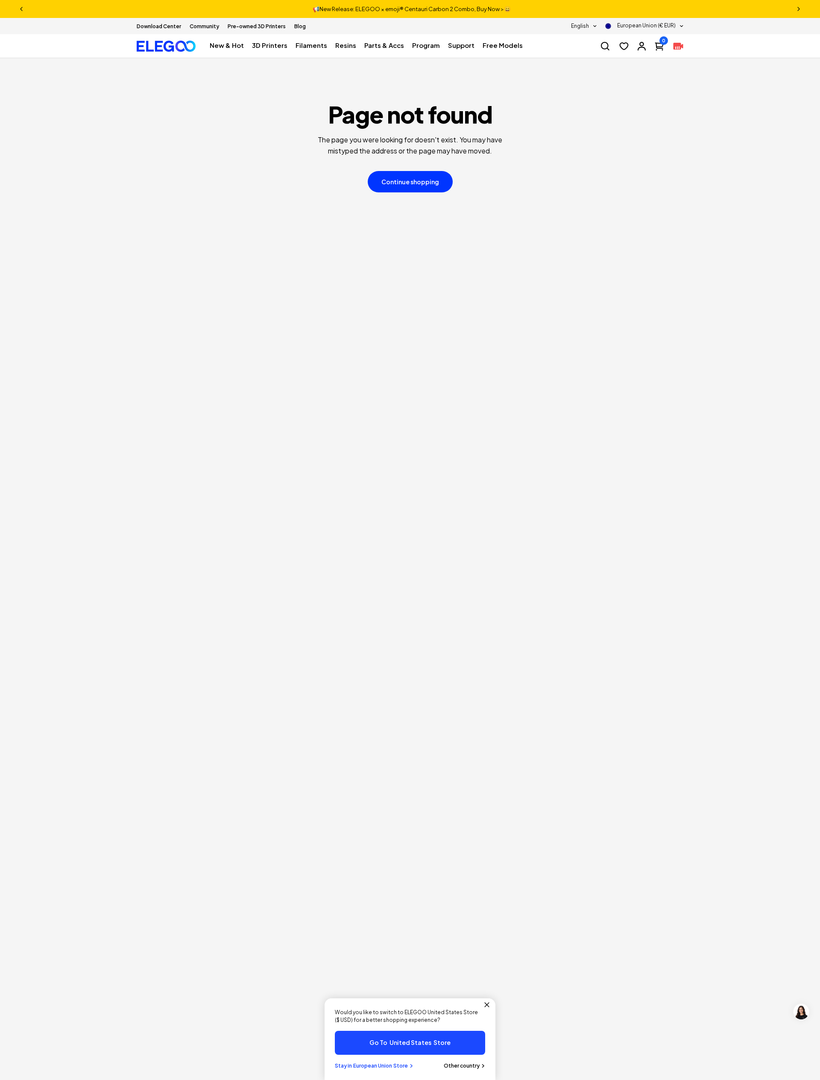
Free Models (503, 45)
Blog (300, 26)
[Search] (605, 46)
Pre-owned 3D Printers (257, 26)
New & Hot (227, 45)
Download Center (159, 26)
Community (204, 26)
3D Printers (269, 45)
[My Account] (641, 46)
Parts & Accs (384, 45)
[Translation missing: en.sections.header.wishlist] (624, 46)
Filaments (311, 45)
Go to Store (410, 1042)
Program (426, 45)
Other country (462, 1065)
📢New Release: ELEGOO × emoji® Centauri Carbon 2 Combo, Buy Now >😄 (412, 9)
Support (461, 45)
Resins (345, 45)
